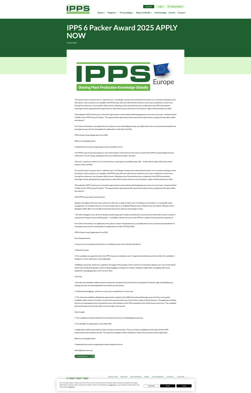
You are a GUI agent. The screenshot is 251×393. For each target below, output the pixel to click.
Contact (181, 13)
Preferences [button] (71, 387)
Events (172, 13)
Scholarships (161, 13)
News (146, 377)
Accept (184, 386)
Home (78, 9)
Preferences (151, 386)
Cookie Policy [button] (112, 385)
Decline (168, 386)
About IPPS (113, 377)
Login (160, 6)
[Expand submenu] (105, 13)
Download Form (82, 356)
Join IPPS (149, 6)
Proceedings (135, 377)
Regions (124, 377)
